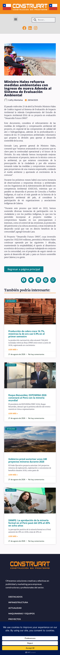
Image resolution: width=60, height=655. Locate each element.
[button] (15, 19)
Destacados (15, 597)
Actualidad (15, 608)
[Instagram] (35, 28)
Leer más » (13, 349)
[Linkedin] (30, 28)
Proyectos (14, 619)
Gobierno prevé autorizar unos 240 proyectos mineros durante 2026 (27, 460)
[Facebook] (24, 28)
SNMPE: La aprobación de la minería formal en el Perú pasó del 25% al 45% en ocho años (29, 523)
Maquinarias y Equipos (21, 613)
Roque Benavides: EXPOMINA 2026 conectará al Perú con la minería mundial (27, 398)
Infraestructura (18, 602)
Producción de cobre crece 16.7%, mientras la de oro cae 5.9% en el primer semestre (26, 334)
